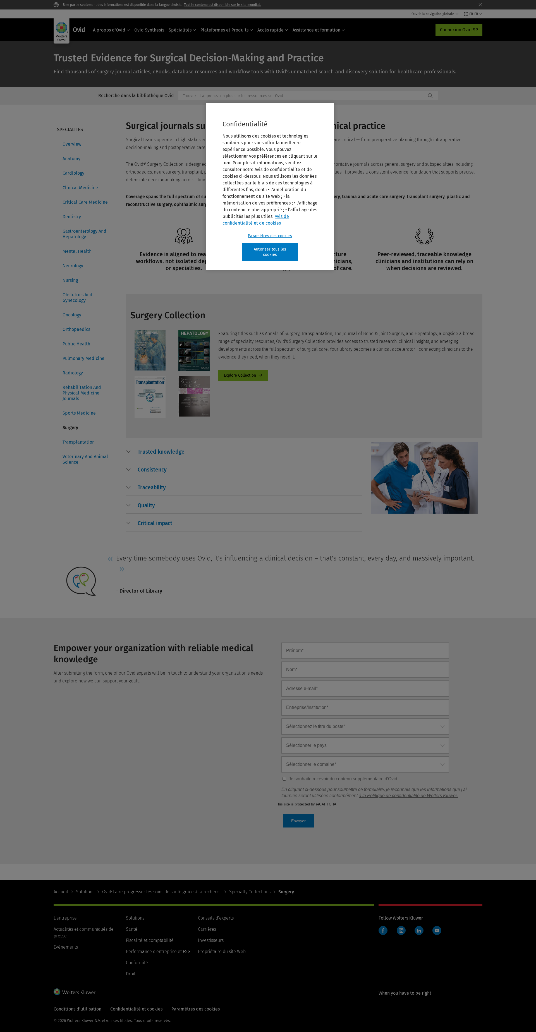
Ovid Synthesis (149, 30)
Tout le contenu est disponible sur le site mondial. (222, 5)
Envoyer (298, 821)
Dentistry (72, 216)
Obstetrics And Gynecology (77, 297)
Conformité (137, 962)
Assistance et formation (316, 30)
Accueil (61, 891)
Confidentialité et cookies (136, 1009)
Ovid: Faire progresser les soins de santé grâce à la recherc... (161, 891)
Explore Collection (243, 375)
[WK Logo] (74, 991)
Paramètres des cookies (270, 236)
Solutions (85, 891)
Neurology (73, 265)
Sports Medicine (79, 413)
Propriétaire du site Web (222, 951)
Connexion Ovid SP (459, 29)
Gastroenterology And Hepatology (84, 233)
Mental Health (77, 251)
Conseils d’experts (216, 918)
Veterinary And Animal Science (85, 459)
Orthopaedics (76, 329)
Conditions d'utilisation (77, 1009)
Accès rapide (270, 30)
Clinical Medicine (80, 187)
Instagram (401, 930)
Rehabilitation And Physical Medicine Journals (82, 393)
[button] (161, 452)
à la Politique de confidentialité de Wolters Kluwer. (408, 795)
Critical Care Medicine (85, 202)
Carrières (207, 929)
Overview (72, 144)
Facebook (383, 930)
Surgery (70, 427)
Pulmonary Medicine (83, 358)
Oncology (72, 314)
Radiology (73, 373)
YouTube (436, 930)
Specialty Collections (250, 891)
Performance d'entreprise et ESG (158, 951)
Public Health (76, 344)
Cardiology (73, 173)
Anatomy (71, 158)
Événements (66, 947)
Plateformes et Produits (224, 30)
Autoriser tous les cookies (270, 252)
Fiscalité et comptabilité (150, 940)
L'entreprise (65, 918)
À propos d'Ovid (109, 30)
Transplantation (79, 442)
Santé (131, 929)
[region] (270, 186)
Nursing (70, 280)
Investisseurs (211, 940)
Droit (130, 973)
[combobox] (302, 95)
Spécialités (180, 30)
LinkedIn (419, 930)
